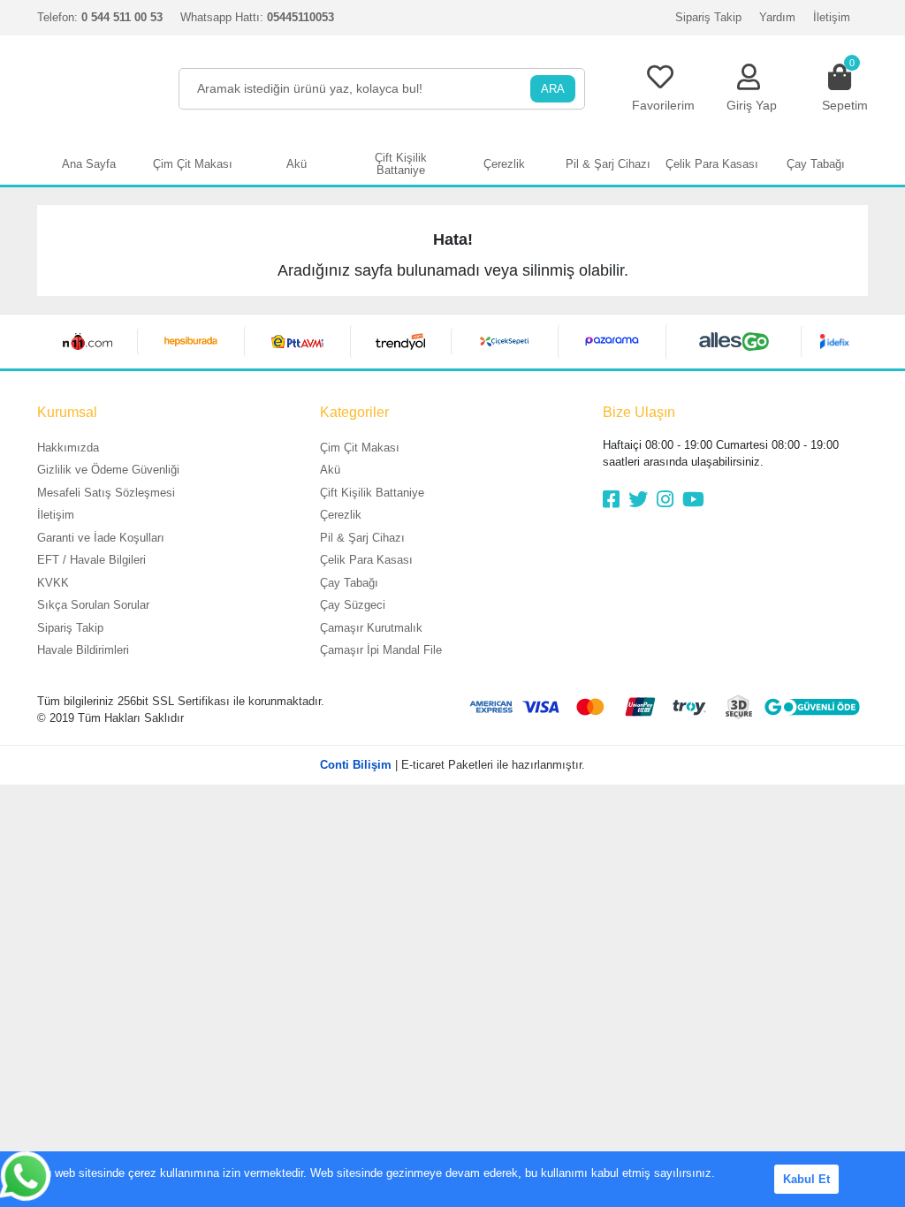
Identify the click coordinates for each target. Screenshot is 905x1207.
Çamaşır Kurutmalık (371, 627)
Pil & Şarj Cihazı (362, 537)
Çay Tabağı (349, 582)
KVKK (53, 582)
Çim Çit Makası (359, 447)
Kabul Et (806, 1179)
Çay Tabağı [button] (816, 164)
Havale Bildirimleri (83, 650)
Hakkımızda (68, 447)
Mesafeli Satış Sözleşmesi (106, 492)
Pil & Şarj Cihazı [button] (608, 164)
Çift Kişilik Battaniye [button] (401, 164)
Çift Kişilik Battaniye (372, 492)
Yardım (777, 17)
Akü (330, 469)
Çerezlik (340, 514)
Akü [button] (296, 164)
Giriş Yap (751, 105)
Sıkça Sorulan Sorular (93, 604)
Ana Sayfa (89, 164)
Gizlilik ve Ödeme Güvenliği (108, 469)
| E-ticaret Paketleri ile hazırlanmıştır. (452, 764)
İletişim (831, 17)
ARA (553, 88)
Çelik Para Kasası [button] (711, 164)
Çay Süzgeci (352, 604)
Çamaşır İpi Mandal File (381, 650)
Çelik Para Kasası (366, 559)
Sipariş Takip (708, 17)
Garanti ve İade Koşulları (100, 537)
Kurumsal (67, 412)
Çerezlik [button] (504, 164)
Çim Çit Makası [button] (192, 164)
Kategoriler (354, 412)
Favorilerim (663, 105)
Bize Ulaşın (639, 412)
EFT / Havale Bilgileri (91, 559)
